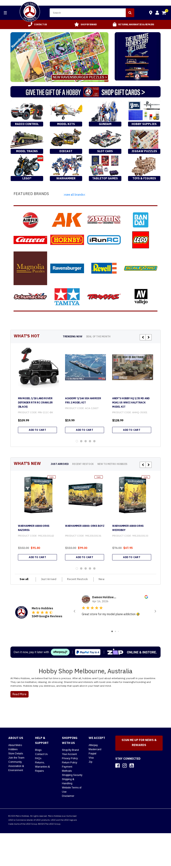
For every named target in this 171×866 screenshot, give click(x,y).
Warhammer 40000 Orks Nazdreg (33, 528)
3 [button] (85, 441)
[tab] (72, 336)
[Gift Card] (85, 91)
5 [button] (94, 441)
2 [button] (81, 441)
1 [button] (77, 441)
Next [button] (149, 337)
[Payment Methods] (85, 652)
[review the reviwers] (146, 597)
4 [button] (90, 441)
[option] (38, 24)
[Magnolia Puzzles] (30, 268)
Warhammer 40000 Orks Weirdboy (128, 528)
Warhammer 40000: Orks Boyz (84, 525)
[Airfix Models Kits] (30, 220)
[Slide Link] (59, 57)
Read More (19, 694)
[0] (164, 13)
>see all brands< (74, 194)
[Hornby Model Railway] (67, 239)
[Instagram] (124, 765)
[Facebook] (117, 765)
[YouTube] (132, 765)
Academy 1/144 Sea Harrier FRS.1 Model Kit (83, 400)
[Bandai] (140, 220)
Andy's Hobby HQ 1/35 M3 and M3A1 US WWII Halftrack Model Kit (131, 402)
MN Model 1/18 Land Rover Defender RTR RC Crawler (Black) (35, 402)
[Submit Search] (130, 12)
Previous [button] (143, 337)
